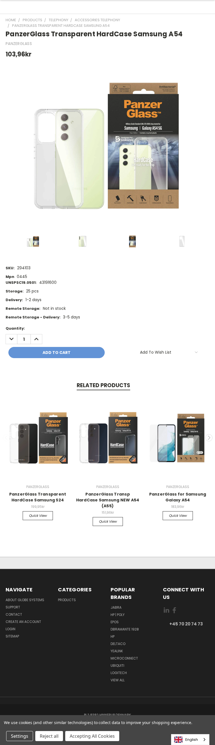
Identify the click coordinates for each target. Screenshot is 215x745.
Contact (14, 614)
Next (208, 437)
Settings (19, 736)
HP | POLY (118, 614)
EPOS (115, 622)
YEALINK (117, 651)
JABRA (116, 607)
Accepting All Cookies (92, 736)
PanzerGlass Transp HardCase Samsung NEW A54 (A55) (107, 500)
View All (118, 680)
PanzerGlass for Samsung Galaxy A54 (177, 497)
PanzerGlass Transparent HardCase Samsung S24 (37, 497)
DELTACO (118, 643)
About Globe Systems (25, 600)
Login (10, 629)
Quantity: (15, 328)
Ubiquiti (117, 665)
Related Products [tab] (103, 385)
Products (67, 600)
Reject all (49, 736)
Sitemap (12, 636)
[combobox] (190, 739)
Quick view (38, 515)
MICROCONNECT (124, 658)
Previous (6, 437)
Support (13, 607)
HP (112, 636)
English (191, 739)
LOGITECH (119, 672)
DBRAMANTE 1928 (125, 629)
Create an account (23, 621)
